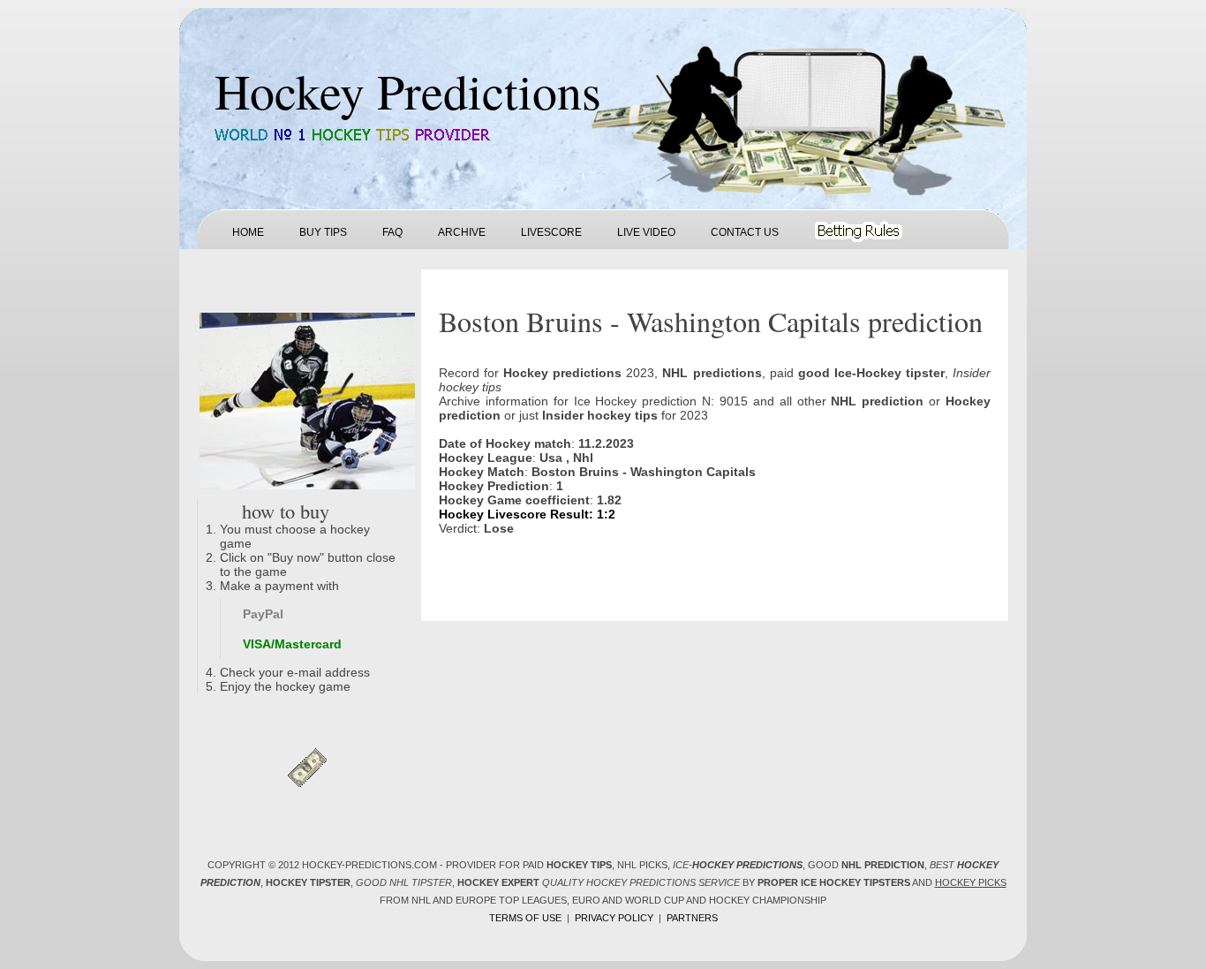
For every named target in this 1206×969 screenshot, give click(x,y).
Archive (462, 232)
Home (248, 232)
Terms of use (525, 917)
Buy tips (323, 232)
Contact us (745, 232)
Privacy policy (614, 917)
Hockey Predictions (408, 90)
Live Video (646, 232)
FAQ (392, 232)
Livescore (551, 232)
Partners (692, 917)
